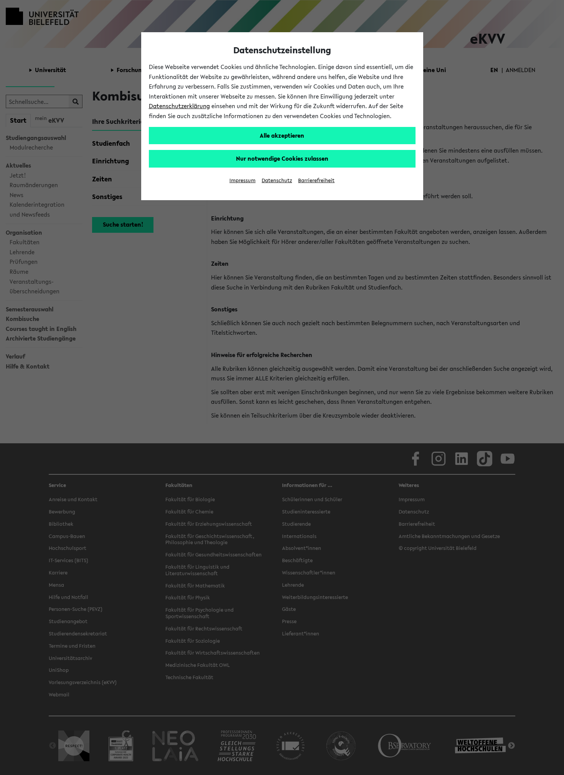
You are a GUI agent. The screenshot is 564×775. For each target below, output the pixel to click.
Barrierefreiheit (316, 180)
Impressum (242, 180)
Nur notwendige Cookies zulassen (282, 158)
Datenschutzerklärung (179, 106)
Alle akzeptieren (282, 135)
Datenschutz (277, 180)
